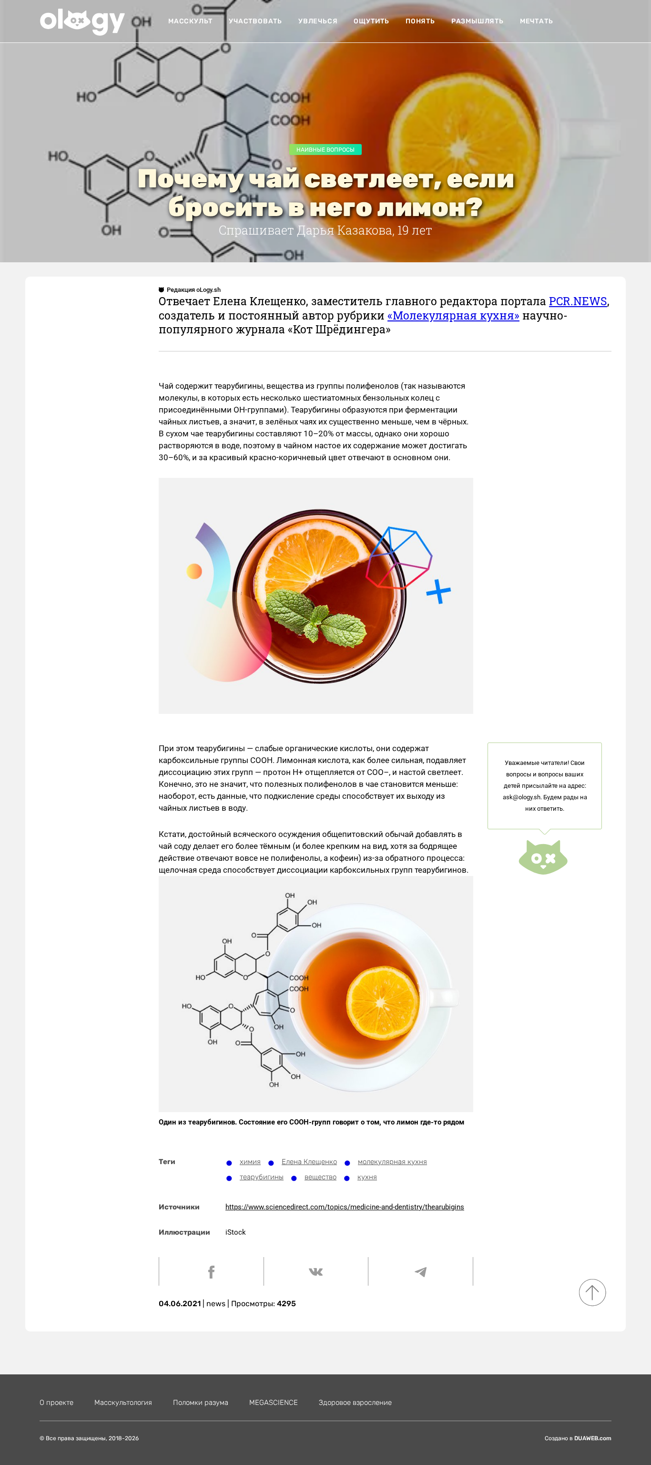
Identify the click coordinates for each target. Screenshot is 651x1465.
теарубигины (262, 1177)
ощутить (371, 21)
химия (250, 1161)
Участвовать (255, 21)
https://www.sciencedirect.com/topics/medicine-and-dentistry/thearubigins (344, 1207)
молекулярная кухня (392, 1161)
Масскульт (190, 21)
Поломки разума (200, 1402)
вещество (320, 1177)
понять (420, 21)
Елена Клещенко (309, 1161)
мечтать (536, 21)
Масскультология (123, 1402)
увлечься (317, 21)
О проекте (56, 1402)
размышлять (477, 21)
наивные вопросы (325, 149)
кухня (367, 1177)
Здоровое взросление (355, 1402)
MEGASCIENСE (273, 1402)
